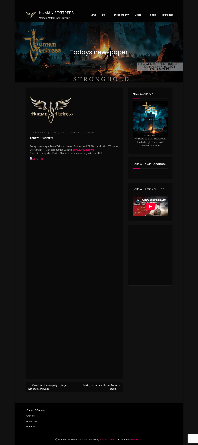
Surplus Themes (108, 439)
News (93, 14)
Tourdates (168, 14)
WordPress (136, 439)
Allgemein (74, 132)
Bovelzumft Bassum (83, 149)
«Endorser (30, 415)
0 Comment (89, 132)
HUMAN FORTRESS (56, 13)
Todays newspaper (41, 138)
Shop (153, 14)
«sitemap (30, 426)
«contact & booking (35, 410)
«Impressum (32, 421)
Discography (121, 14)
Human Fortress (40, 132)
